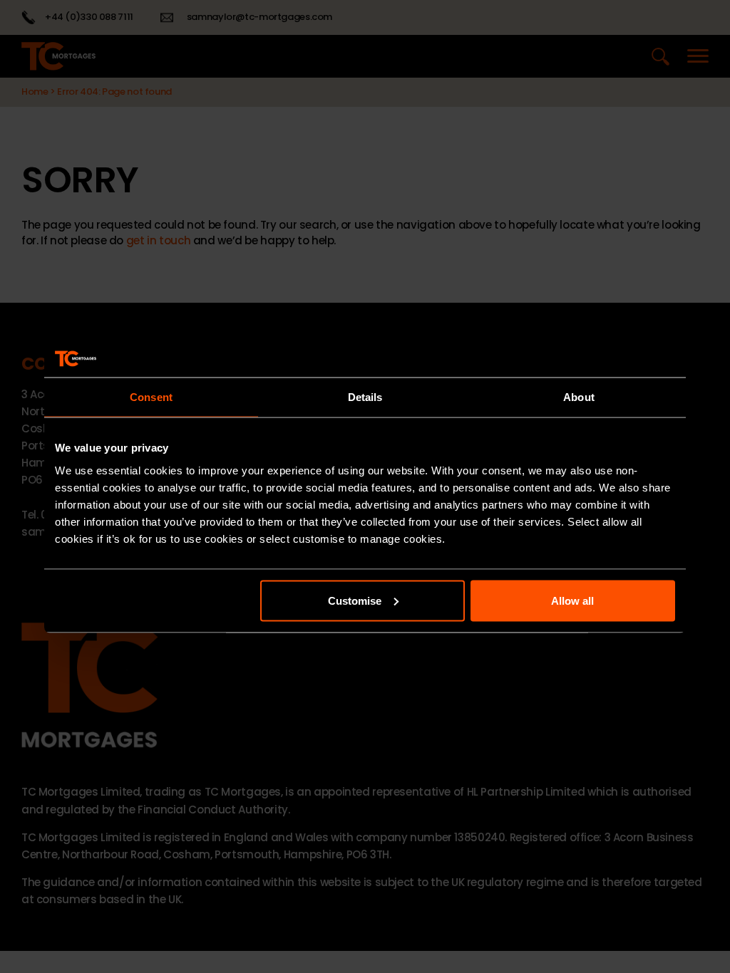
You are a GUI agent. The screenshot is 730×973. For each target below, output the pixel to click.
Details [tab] (365, 397)
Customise (354, 600)
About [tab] (579, 397)
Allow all (572, 600)
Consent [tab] (151, 397)
